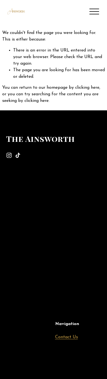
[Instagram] (9, 155)
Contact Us (66, 337)
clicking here (87, 87)
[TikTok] (18, 155)
